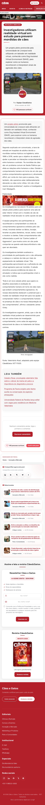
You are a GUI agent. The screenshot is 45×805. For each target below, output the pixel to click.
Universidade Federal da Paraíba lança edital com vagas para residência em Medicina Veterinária (21, 403)
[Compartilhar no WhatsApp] (5, 475)
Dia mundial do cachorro (11, 767)
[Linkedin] (9, 778)
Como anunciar (9, 699)
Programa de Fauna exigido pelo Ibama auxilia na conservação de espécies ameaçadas (19, 392)
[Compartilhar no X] (16, 475)
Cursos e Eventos (8, 723)
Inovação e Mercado (13, 24)
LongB (32, 800)
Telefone (5, 749)
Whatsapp (5, 753)
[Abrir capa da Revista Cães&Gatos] (22, 654)
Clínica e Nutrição (8, 719)
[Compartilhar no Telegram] (22, 475)
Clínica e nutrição (25, 8)
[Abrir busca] (42, 3)
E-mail (4, 745)
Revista (12, 8)
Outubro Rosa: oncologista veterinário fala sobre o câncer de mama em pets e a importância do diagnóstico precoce (21, 381)
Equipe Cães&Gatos (24, 103)
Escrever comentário (22, 434)
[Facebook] (13, 778)
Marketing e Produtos (10, 731)
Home (5, 460)
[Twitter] (18, 778)
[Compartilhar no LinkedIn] (10, 475)
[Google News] (23, 778)
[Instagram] (4, 778)
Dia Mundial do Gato (9, 763)
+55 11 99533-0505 (9, 784)
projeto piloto (13, 124)
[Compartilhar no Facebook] (28, 475)
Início (4, 8)
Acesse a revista (22, 674)
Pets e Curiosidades (9, 735)
